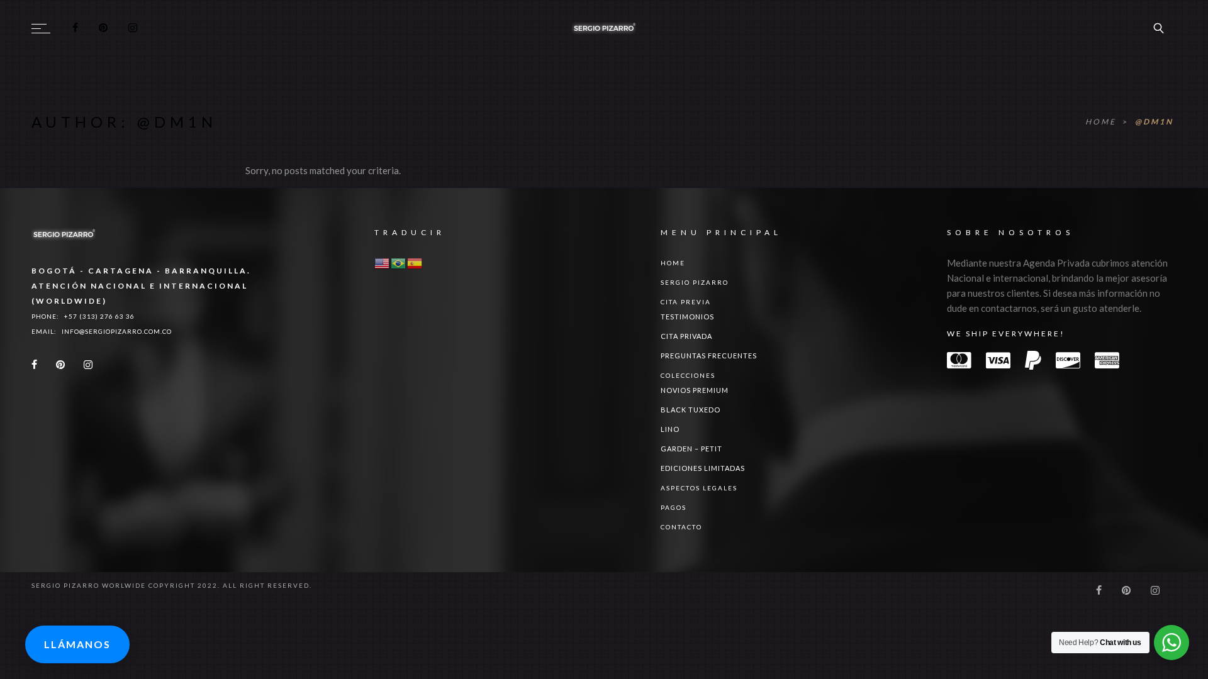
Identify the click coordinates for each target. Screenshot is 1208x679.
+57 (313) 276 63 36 (99, 316)
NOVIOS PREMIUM (695, 390)
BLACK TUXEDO (690, 410)
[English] (382, 263)
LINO (670, 429)
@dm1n (1154, 121)
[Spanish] (415, 263)
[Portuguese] (399, 263)
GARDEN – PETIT (691, 448)
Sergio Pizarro (695, 282)
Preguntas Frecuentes (709, 355)
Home (1102, 121)
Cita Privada (686, 336)
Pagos (673, 507)
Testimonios (687, 316)
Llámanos (77, 644)
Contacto (681, 527)
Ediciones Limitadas (703, 468)
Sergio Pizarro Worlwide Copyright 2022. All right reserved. (171, 585)
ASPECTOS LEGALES (699, 488)
